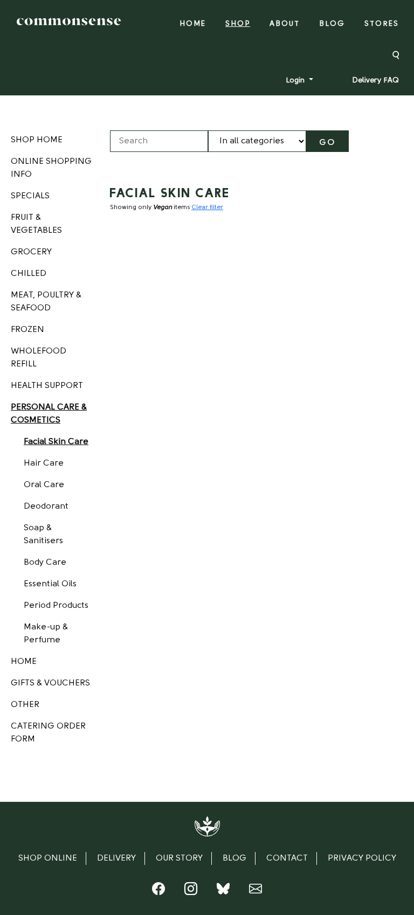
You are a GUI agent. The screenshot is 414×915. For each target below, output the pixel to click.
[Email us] (255, 891)
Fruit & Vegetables (36, 224)
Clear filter (207, 207)
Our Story (179, 858)
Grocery (31, 252)
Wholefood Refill (38, 358)
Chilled (28, 273)
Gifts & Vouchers (50, 683)
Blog (332, 24)
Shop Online (47, 858)
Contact (287, 858)
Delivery (116, 858)
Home (193, 24)
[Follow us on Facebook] (158, 891)
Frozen (27, 329)
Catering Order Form (48, 733)
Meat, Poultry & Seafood (46, 302)
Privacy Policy (362, 858)
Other (25, 705)
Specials (30, 196)
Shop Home (37, 140)
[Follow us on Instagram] (190, 891)
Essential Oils (50, 584)
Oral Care (44, 485)
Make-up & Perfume (46, 633)
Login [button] (296, 81)
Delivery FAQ (375, 81)
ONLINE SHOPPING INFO (51, 168)
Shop (237, 24)
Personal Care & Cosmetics (49, 414)
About (285, 24)
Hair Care (44, 463)
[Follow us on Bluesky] (223, 891)
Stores (381, 24)
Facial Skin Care (56, 442)
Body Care (45, 562)
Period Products (56, 605)
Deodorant (46, 506)
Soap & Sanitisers (43, 534)
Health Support (47, 386)
